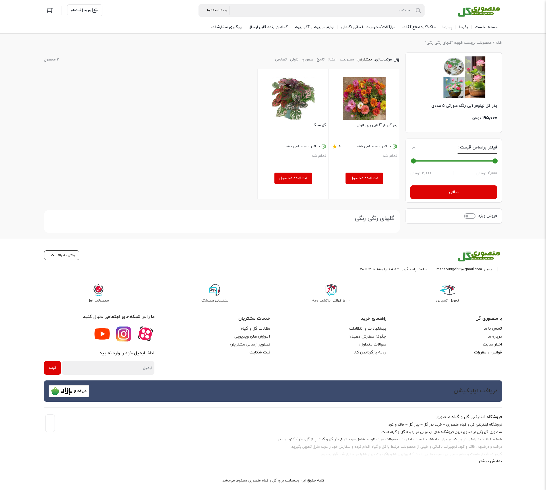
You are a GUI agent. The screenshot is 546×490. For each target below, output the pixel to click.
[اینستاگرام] (124, 334)
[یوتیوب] (102, 334)
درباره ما (495, 336)
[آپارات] (145, 334)
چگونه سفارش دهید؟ (367, 336)
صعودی (307, 59)
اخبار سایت (492, 344)
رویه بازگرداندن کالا (369, 352)
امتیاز (332, 59)
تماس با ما (493, 328)
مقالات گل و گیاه (255, 328)
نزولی (294, 59)
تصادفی (281, 59)
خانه (498, 42)
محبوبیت (347, 59)
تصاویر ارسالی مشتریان (250, 344)
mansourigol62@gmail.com (459, 269)
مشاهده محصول (364, 178)
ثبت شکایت (259, 352)
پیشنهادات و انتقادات (367, 328)
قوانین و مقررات (488, 352)
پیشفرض (364, 59)
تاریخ (320, 59)
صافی (454, 192)
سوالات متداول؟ (372, 344)
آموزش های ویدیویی (252, 336)
